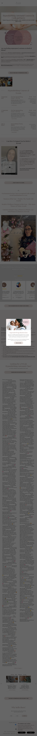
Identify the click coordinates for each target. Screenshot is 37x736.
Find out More (18, 342)
